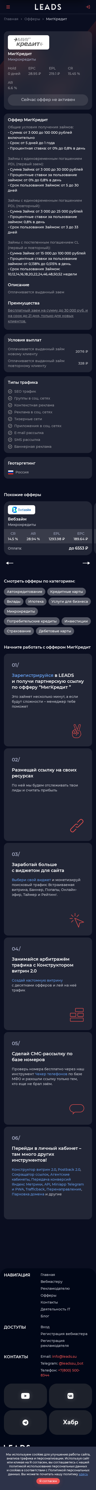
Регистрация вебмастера (64, 1334)
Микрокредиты (21, 611)
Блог (45, 1316)
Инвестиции (76, 621)
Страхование (19, 631)
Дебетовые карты (55, 631)
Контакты (49, 1302)
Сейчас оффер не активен (48, 99)
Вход (45, 1327)
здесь (83, 1474)
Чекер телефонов (51, 1074)
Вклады (13, 601)
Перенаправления (64, 1189)
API (47, 1184)
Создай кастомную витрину (37, 980)
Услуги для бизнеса (69, 601)
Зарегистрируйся (32, 675)
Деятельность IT (55, 1309)
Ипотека (36, 601)
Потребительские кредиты (32, 621)
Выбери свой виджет (31, 880)
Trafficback (35, 1189)
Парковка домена (28, 1194)
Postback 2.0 (69, 1169)
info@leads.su (64, 1356)
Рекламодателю (55, 1288)
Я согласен (48, 1481)
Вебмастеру (52, 1281)
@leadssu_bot (71, 1363)
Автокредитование (24, 591)
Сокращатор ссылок (30, 1174)
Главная (48, 1274)
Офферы (48, 1295)
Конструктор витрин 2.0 (34, 1169)
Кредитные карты (66, 591)
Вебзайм (17, 519)
